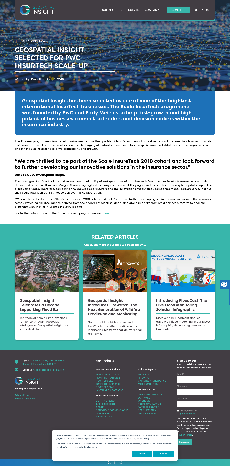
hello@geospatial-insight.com (49, 369)
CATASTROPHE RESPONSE (152, 380)
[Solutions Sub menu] (121, 10)
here (106, 213)
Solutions (110, 10)
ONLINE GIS (144, 400)
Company (152, 10)
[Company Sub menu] (162, 10)
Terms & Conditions (25, 398)
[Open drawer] (224, 284)
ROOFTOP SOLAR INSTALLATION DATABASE (109, 389)
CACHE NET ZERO (105, 403)
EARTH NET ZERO (105, 400)
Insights (133, 10)
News (43, 41)
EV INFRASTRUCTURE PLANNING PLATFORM (108, 376)
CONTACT (178, 10)
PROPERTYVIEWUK (149, 403)
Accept (142, 454)
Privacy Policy (22, 395)
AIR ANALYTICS (104, 416)
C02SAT (100, 407)
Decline (163, 454)
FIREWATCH (144, 377)
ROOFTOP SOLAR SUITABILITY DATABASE (108, 382)
